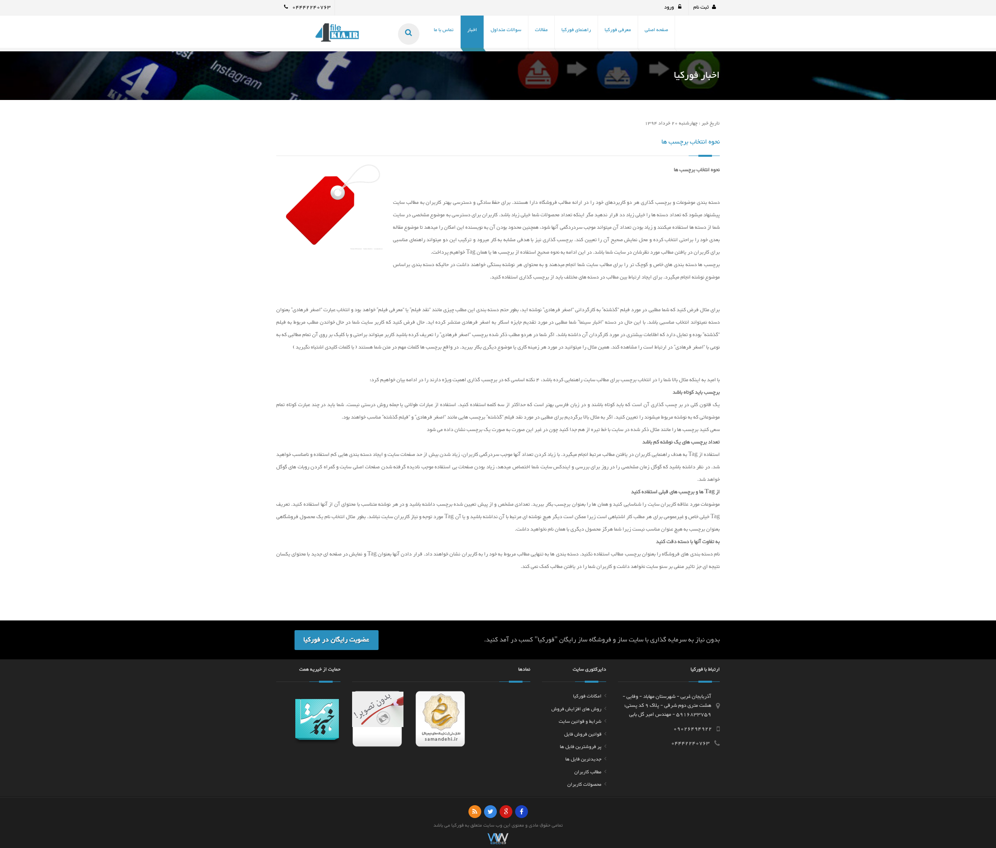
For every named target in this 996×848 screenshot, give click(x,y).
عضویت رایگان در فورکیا (336, 640)
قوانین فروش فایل (582, 734)
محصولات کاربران (584, 784)
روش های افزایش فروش (576, 709)
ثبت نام (701, 7)
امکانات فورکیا (587, 696)
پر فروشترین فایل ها (580, 747)
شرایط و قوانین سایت (580, 721)
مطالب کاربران (587, 772)
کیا (454, 825)
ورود (669, 7)
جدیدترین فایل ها (583, 759)
